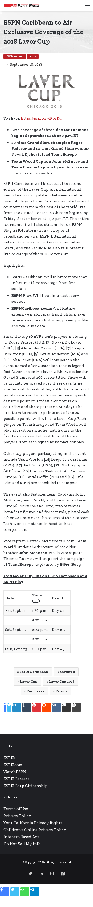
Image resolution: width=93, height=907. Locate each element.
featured (67, 671)
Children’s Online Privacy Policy (34, 829)
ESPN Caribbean (14, 56)
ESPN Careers (16, 778)
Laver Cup (28, 681)
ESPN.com (13, 764)
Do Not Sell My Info (22, 843)
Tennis (32, 56)
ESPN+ (9, 757)
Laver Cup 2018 (62, 681)
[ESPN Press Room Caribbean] (21, 5)
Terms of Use (15, 808)
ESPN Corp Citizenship (25, 785)
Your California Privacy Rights (32, 822)
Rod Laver (35, 691)
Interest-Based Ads (21, 836)
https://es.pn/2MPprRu (41, 118)
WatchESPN (14, 771)
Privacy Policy (17, 815)
